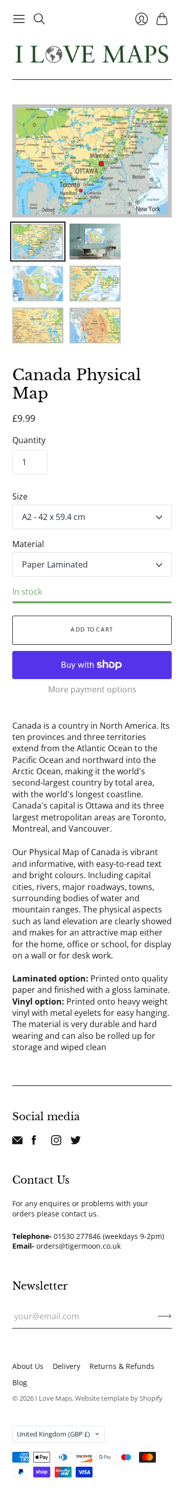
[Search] (39, 19)
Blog (19, 1382)
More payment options (92, 689)
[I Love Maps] (92, 54)
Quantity (28, 440)
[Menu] (19, 19)
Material (28, 544)
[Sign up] (165, 1316)
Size (20, 496)
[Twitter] (76, 1142)
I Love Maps (53, 1398)
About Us (27, 1366)
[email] (17, 1142)
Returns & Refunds (121, 1366)
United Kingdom (53, 1434)
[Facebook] (34, 1142)
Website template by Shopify (119, 1398)
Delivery (66, 1366)
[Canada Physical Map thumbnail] (37, 241)
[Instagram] (56, 1142)
